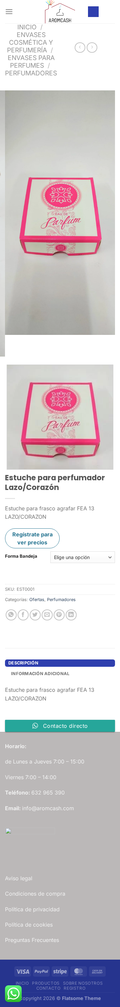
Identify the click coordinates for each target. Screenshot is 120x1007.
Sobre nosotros (83, 983)
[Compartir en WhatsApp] (11, 614)
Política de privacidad (32, 909)
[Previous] (11, 341)
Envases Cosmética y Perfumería (30, 42)
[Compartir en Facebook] (23, 614)
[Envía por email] (47, 614)
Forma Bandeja (21, 556)
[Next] (29, 341)
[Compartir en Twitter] (35, 614)
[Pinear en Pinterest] (59, 614)
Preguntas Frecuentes (32, 940)
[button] (9, 11)
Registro (74, 988)
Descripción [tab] (23, 662)
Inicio (27, 27)
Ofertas (36, 599)
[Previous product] (92, 47)
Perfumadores (31, 73)
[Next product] (80, 47)
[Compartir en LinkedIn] (71, 614)
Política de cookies (29, 924)
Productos (46, 983)
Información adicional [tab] (40, 673)
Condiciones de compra (35, 893)
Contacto (48, 988)
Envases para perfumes (31, 61)
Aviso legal (18, 878)
